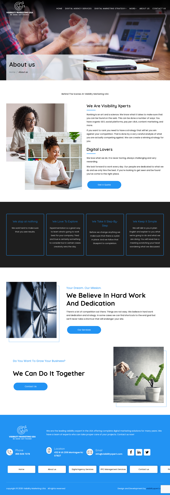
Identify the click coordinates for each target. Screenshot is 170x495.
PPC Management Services (113, 469)
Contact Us (31, 386)
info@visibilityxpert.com (109, 454)
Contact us (159, 8)
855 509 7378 (22, 454)
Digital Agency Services (78, 8)
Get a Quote (104, 184)
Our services (84, 329)
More (132, 8)
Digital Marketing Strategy (110, 8)
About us (144, 8)
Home (59, 8)
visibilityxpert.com (155, 488)
